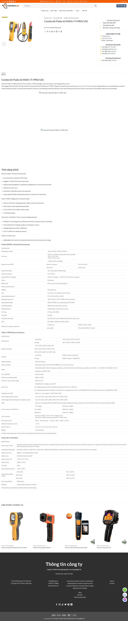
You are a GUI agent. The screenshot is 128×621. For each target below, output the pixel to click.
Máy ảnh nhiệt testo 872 (104, 547)
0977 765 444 (112, 47)
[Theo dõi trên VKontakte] (15, 1)
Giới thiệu (53, 10)
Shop (80, 592)
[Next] (126, 530)
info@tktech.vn (106, 36)
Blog (77, 10)
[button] (124, 1)
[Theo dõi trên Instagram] (4, 1)
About (112, 581)
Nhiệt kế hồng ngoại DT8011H (42, 547)
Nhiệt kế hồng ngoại (71, 18)
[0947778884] (125, 590)
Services (80, 595)
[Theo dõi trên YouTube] (13, 1)
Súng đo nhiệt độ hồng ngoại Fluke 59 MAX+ (14, 547)
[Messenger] (125, 599)
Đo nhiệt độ (58, 18)
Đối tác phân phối (80, 597)
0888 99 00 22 (112, 60)
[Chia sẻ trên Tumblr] (59, 31)
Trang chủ (44, 10)
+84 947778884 (53, 583)
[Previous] (1, 530)
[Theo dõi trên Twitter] (7, 1)
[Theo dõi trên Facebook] (2, 1)
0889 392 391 (112, 51)
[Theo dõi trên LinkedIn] (11, 1)
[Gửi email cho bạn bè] (50, 31)
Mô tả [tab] (3, 75)
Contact (112, 583)
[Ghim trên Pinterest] (52, 31)
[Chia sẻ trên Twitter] (47, 31)
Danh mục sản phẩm (66, 10)
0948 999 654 (112, 49)
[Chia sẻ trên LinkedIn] (56, 31)
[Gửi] (95, 5)
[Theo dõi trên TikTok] (5, 1)
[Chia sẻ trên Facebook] (45, 31)
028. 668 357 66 (107, 38)
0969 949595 (111, 53)
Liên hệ (84, 10)
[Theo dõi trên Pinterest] (9, 1)
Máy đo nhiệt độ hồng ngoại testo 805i (76, 547)
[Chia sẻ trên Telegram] (61, 31)
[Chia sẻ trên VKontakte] (54, 31)
